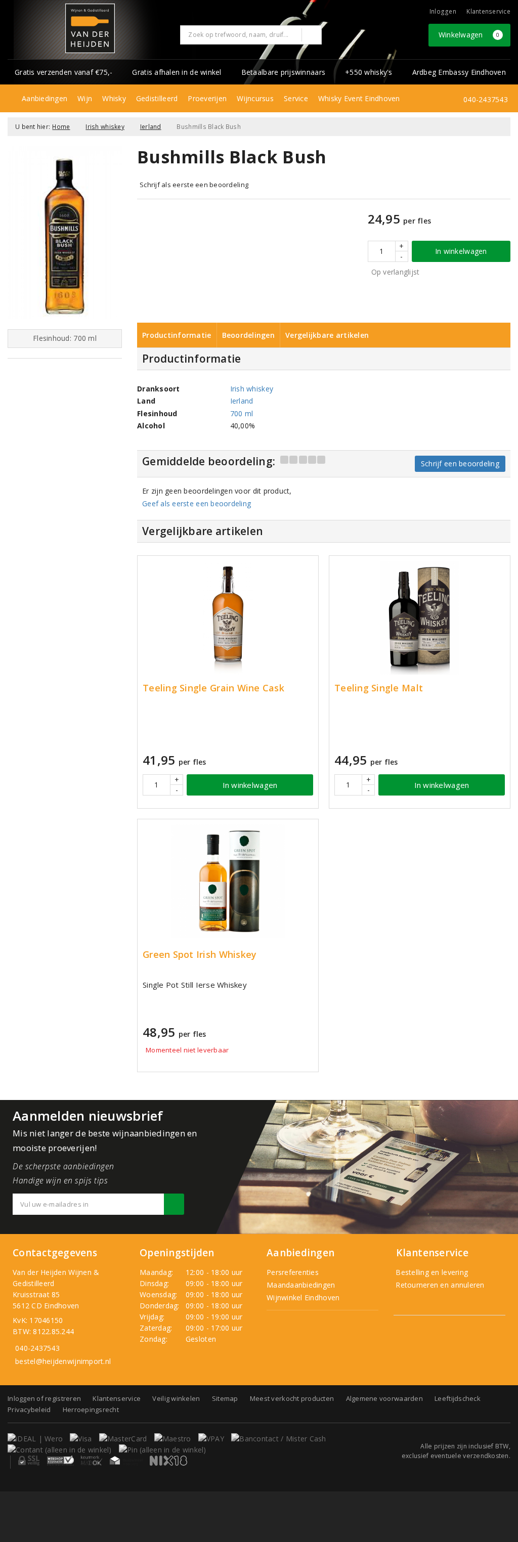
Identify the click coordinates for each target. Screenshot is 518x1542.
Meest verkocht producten (292, 1398)
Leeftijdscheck (458, 1398)
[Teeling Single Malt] (419, 618)
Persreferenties (293, 1272)
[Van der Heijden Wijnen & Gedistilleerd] (90, 28)
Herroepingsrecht (91, 1409)
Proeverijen (207, 98)
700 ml (241, 413)
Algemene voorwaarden (384, 1398)
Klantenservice (488, 11)
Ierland (150, 126)
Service (296, 98)
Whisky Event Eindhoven (359, 98)
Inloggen (442, 11)
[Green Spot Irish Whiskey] (228, 881)
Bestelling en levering (431, 1272)
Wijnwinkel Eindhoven (303, 1297)
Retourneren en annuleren (439, 1285)
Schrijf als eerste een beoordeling (194, 184)
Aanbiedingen (44, 98)
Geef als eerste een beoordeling (196, 503)
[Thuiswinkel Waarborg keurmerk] (126, 1461)
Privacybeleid (29, 1409)
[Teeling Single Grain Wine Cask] (228, 618)
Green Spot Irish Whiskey (199, 954)
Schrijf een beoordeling (460, 463)
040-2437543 (485, 99)
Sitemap (225, 1398)
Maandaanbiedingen (301, 1285)
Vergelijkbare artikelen (327, 335)
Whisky (114, 98)
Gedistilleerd (157, 98)
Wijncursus (255, 98)
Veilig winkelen (176, 1398)
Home (61, 126)
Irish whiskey (104, 126)
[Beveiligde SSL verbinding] (60, 1461)
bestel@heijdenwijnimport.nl (63, 1361)
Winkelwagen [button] (469, 34)
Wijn (84, 98)
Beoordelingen (248, 335)
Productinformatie (176, 335)
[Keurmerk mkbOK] (91, 1461)
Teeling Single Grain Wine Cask (213, 688)
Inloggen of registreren (44, 1398)
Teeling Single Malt (378, 688)
